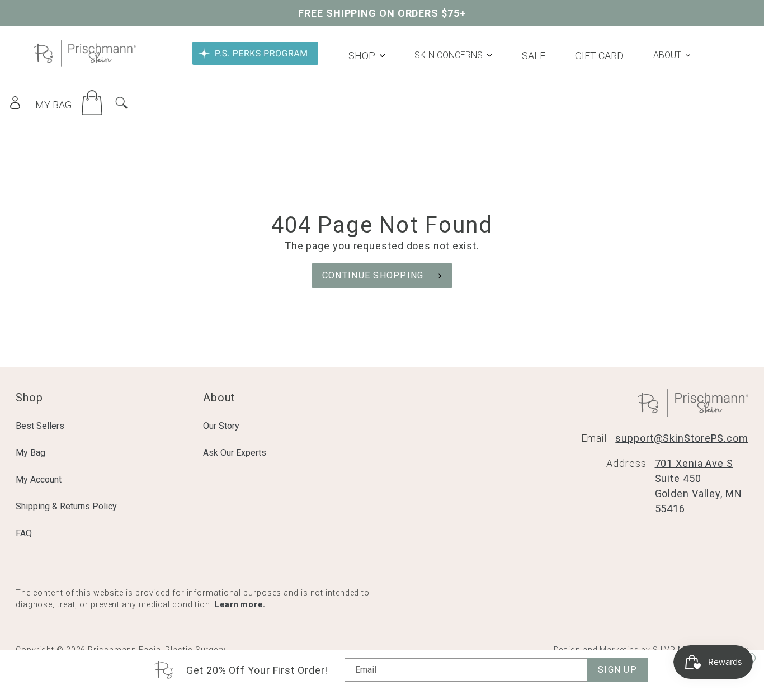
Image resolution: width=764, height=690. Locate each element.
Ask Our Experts (234, 452)
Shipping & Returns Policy (66, 506)
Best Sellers (40, 425)
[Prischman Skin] (85, 63)
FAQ (24, 533)
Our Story (221, 425)
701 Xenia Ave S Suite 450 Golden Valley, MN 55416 (698, 485)
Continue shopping (373, 275)
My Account (39, 479)
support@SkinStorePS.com (681, 438)
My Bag (30, 452)
